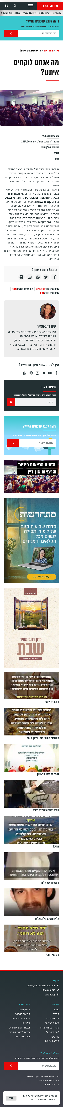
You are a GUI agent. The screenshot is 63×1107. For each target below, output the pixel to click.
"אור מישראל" (52, 1032)
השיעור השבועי (44, 12)
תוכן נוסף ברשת (22, 1036)
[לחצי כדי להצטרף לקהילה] (31, 540)
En (6, 6)
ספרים (56, 1014)
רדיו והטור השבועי (29, 12)
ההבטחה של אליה (50, 883)
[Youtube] (49, 372)
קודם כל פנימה (52, 702)
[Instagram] (37, 372)
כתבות (56, 1009)
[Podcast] (31, 372)
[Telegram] (43, 372)
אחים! (56, 846)
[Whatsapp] (24, 372)
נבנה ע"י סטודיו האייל (49, 1080)
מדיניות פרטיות (51, 1084)
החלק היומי (57, 12)
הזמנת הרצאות (52, 1023)
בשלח (56, 153)
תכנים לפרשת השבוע (19, 1032)
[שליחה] (11, 33)
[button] (30, 5)
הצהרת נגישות (52, 1041)
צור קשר (55, 1036)
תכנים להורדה (52, 1018)
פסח (57, 159)
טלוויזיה (17, 12)
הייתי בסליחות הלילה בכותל (46, 810)
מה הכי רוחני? (52, 955)
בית (57, 50)
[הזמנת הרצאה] (31, 476)
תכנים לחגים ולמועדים (19, 1027)
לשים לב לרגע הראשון (48, 774)
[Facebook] (56, 372)
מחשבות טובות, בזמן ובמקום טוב (43, 738)
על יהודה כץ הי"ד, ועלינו (47, 919)
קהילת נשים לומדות (49, 1027)
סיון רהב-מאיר (50, 5)
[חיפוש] (11, 402)
